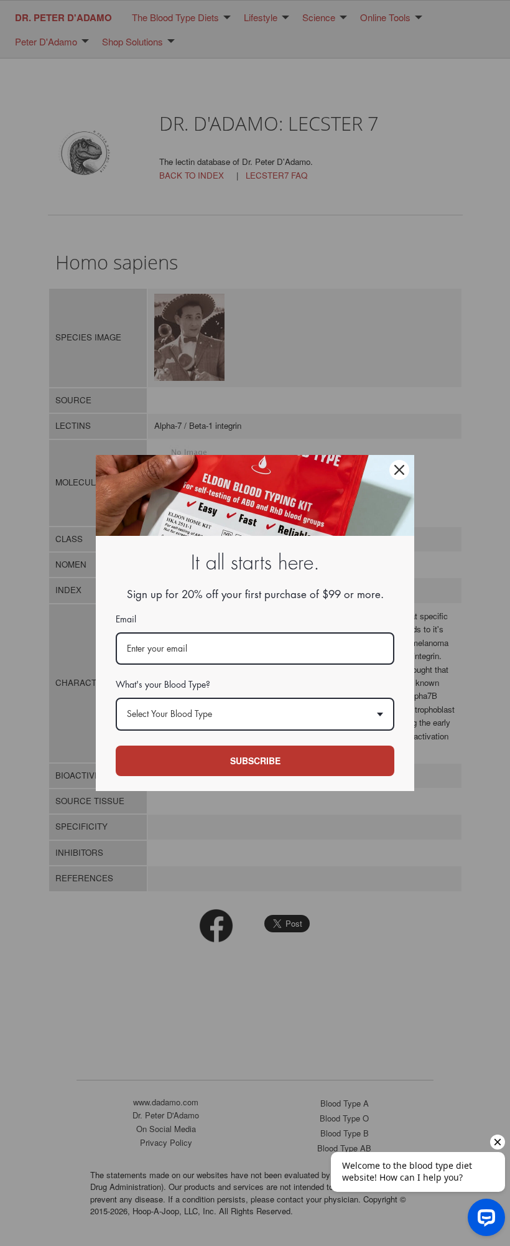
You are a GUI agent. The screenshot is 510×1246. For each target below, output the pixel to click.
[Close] (399, 470)
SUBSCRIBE (255, 760)
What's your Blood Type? (163, 684)
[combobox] (255, 714)
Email (126, 619)
